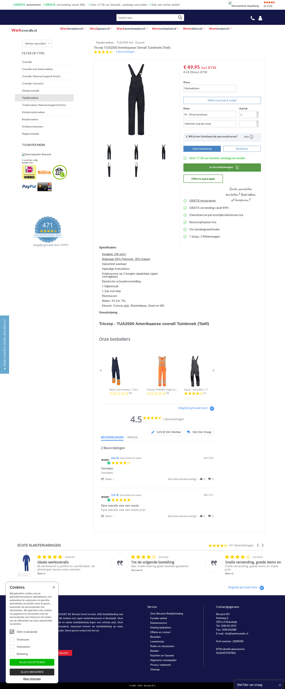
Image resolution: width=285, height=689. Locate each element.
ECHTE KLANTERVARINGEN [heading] (39, 545)
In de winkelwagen (224, 167)
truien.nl (219, 28)
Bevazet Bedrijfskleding (35, 17)
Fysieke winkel (158, 618)
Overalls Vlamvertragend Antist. (41, 76)
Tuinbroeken (30, 97)
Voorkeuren (23, 639)
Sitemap (155, 669)
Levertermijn (157, 641)
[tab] (166, 432)
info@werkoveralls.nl (236, 633)
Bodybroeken (30, 119)
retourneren (26, 4)
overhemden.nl (131, 28)
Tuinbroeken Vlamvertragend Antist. (44, 105)
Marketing (22, 654)
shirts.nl (192, 28)
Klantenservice (158, 622)
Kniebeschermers (32, 126)
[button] (101, 370)
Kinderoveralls (30, 90)
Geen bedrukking (202, 148)
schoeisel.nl (164, 28)
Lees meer (238, 576)
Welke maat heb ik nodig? (222, 100)
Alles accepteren (32, 662)
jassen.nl (100, 28)
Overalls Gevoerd (32, 83)
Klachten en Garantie (162, 655)
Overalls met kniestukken (37, 69)
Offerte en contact (160, 632)
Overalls (27, 61)
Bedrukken (242, 148)
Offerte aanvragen (203, 178)
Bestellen (155, 636)
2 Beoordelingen (125, 51)
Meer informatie (32, 678)
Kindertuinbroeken (33, 112)
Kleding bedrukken (160, 627)
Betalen (154, 650)
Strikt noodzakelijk (27, 631)
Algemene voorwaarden (163, 660)
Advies (35, 43)
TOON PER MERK (33, 145)
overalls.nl (24, 30)
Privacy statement (160, 664)
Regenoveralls (30, 133)
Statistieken (23, 646)
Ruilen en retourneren (162, 646)
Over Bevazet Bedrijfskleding (166, 613)
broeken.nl (71, 28)
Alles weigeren (32, 672)
